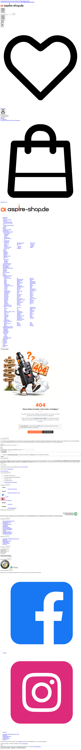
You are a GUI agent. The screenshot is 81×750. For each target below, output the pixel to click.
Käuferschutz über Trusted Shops (11, 482)
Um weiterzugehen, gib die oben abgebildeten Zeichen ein (11, 449)
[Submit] (0, 446)
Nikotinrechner (5, 523)
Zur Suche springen (14, 0)
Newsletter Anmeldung (7, 524)
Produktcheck (5, 526)
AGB (32, 454)
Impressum (5, 544)
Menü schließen (5, 349)
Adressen (13, 120)
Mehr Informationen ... (37, 746)
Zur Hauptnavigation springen (23, 0)
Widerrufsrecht (5, 542)
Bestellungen (17, 120)
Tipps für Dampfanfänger (7, 528)
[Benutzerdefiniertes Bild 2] (14, 568)
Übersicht (2, 120)
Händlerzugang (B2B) (7, 533)
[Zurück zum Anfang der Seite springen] (1, 745)
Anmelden (2, 118)
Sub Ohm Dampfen (6, 527)
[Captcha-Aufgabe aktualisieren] (1, 448)
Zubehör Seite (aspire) (7, 522)
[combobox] (5, 14)
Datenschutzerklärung (7, 540)
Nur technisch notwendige (5, 747)
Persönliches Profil (8, 120)
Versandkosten (20, 741)
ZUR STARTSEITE (48, 432)
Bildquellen (5, 539)
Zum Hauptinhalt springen (5, 0)
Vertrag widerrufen (4, 471)
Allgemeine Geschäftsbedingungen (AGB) (11, 538)
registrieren (4, 119)
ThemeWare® (25, 743)
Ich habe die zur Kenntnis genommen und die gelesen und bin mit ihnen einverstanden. (26, 454)
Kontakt (4, 530)
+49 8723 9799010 (24, 466)
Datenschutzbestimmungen (12, 454)
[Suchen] (12, 14)
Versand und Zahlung (7, 531)
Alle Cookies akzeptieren (21, 747)
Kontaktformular (10, 468)
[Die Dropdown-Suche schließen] (14, 14)
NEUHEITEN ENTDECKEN (35, 432)
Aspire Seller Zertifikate (7, 529)
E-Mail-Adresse (3, 445)
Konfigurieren (13, 747)
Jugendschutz (5, 525)
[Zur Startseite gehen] (11, 7)
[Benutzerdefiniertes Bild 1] (5, 568)
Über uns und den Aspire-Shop (8, 520)
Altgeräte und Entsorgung (8, 532)
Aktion (2, 444)
